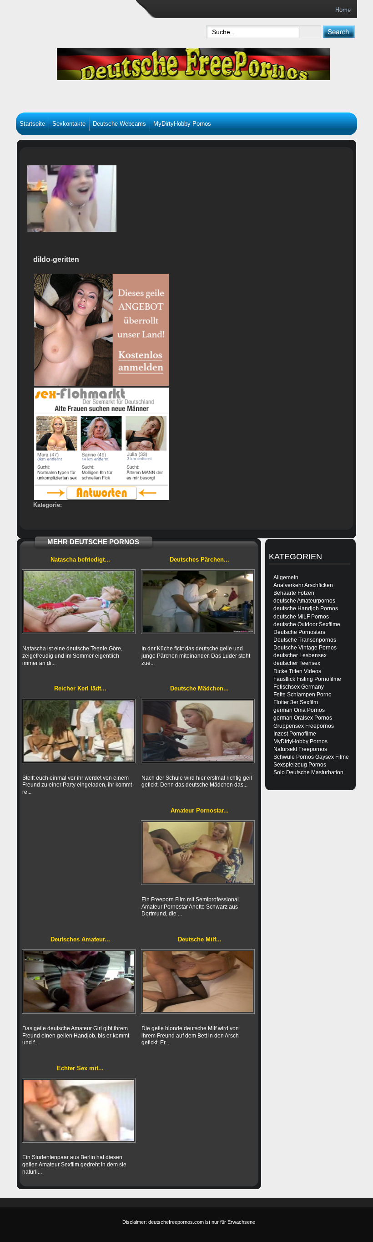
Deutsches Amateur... (80, 939)
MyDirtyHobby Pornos (182, 123)
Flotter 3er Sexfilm (295, 702)
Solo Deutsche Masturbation (308, 772)
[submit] (339, 31)
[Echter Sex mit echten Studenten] (78, 1110)
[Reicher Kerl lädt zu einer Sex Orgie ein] (78, 731)
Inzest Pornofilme (294, 734)
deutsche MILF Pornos (301, 616)
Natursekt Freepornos (300, 749)
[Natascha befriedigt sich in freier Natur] (78, 602)
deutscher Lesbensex (300, 655)
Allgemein (285, 577)
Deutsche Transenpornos (304, 640)
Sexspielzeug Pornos (299, 765)
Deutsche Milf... (200, 939)
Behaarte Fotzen (293, 593)
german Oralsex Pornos (302, 718)
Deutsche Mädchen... (199, 688)
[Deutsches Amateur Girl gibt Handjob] (78, 981)
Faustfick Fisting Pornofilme (307, 679)
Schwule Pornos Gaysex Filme (311, 757)
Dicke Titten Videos (297, 671)
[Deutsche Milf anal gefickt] (197, 981)
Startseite (32, 123)
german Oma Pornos (299, 710)
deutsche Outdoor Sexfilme (306, 624)
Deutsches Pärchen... (199, 559)
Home (343, 9)
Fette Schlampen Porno (302, 694)
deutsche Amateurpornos (304, 601)
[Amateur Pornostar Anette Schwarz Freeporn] (197, 852)
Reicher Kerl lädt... (80, 688)
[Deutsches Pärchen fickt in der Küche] (197, 602)
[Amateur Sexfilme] (139, 61)
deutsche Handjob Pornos (305, 608)
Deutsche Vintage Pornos (305, 647)
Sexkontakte (69, 123)
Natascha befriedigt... (80, 559)
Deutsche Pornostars (299, 632)
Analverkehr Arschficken (303, 585)
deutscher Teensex (296, 663)
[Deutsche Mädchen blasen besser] (197, 731)
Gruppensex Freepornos (303, 726)
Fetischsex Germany (298, 687)
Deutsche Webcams (119, 123)
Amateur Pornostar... (200, 810)
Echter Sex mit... (80, 1068)
